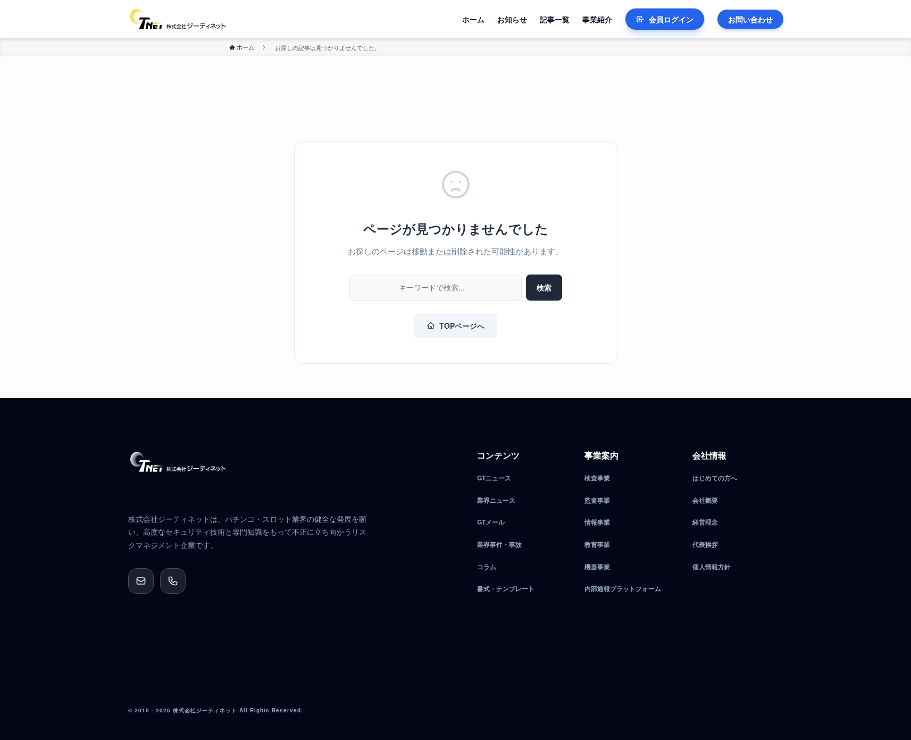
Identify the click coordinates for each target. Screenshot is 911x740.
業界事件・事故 (499, 544)
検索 (544, 287)
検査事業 (597, 478)
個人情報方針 (711, 566)
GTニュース (494, 478)
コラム (486, 566)
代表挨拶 (705, 544)
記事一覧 (555, 19)
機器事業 (597, 566)
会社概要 (705, 500)
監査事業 (597, 500)
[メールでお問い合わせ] (141, 581)
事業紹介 (597, 19)
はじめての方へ (714, 478)
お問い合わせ (750, 19)
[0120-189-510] (173, 581)
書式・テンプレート (505, 588)
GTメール (491, 522)
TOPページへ (461, 325)
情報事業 (597, 522)
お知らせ (512, 19)
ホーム (473, 19)
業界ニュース (496, 500)
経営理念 (705, 522)
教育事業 (597, 544)
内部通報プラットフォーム (622, 588)
